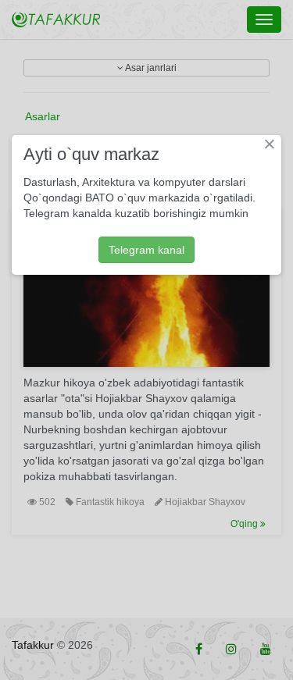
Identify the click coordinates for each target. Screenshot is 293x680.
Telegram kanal (146, 250)
